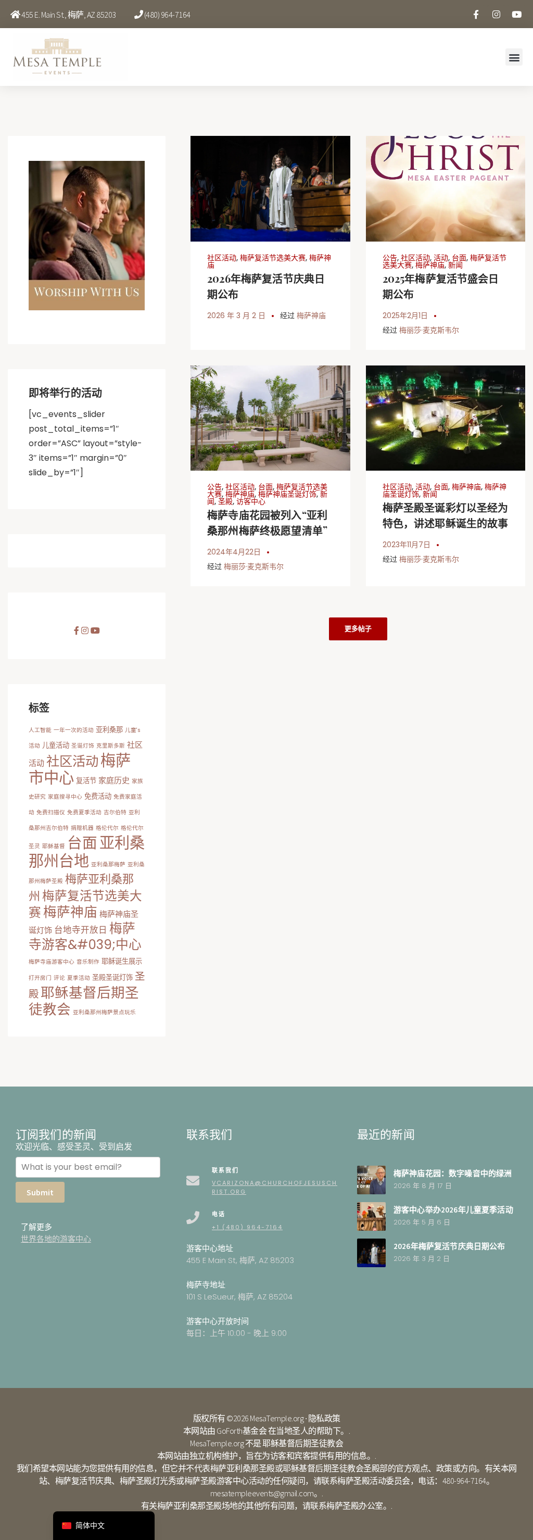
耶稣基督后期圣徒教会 (84, 1001)
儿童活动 (55, 745)
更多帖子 (358, 629)
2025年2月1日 (405, 315)
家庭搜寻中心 (65, 797)
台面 (459, 258)
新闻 (455, 265)
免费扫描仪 (50, 812)
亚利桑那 (109, 730)
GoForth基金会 (241, 1430)
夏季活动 (78, 978)
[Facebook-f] (476, 14)
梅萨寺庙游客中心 (51, 962)
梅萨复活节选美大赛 (273, 258)
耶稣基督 (53, 846)
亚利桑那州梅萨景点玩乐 (104, 1012)
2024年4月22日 (234, 552)
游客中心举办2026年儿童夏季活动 (453, 1210)
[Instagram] (496, 14)
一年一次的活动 (74, 730)
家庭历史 (114, 780)
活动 (441, 258)
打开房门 (40, 978)
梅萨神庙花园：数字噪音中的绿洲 (453, 1173)
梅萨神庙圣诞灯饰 (287, 494)
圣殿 (225, 501)
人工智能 (40, 730)
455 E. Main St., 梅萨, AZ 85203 (68, 14)
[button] (514, 57)
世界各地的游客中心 (56, 1238)
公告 (390, 258)
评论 (59, 978)
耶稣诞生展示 (121, 961)
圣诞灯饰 (82, 746)
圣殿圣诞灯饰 (112, 977)
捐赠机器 (82, 828)
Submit (40, 1192)
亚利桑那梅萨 (108, 864)
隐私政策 (324, 1418)
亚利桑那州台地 (87, 852)
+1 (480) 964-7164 (247, 1227)
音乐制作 (88, 962)
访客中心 (250, 501)
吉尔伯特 (115, 812)
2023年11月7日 (406, 544)
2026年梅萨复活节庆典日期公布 (449, 1246)
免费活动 (97, 796)
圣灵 (34, 846)
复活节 (86, 781)
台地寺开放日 (80, 930)
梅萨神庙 (311, 315)
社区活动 (221, 258)
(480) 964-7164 (167, 14)
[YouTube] (516, 14)
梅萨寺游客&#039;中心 (85, 936)
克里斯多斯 (110, 746)
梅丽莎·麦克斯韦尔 (429, 330)
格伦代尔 (107, 828)
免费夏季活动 (84, 812)
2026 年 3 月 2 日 (236, 315)
